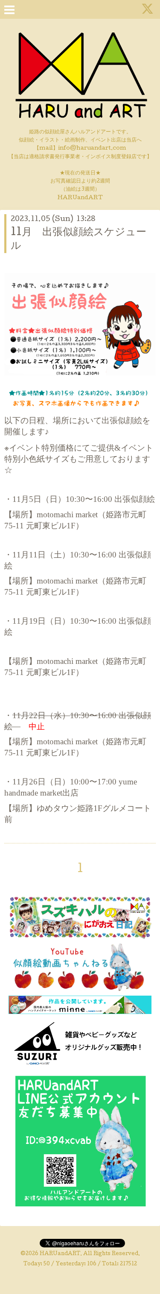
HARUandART (60, 1254)
